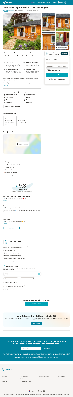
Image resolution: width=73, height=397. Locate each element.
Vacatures (4, 376)
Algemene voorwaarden (35, 394)
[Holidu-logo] (7, 369)
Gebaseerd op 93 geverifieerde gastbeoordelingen (22, 191)
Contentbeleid (53, 394)
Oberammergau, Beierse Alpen (32, 10)
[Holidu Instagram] (38, 391)
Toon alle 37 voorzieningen (12, 106)
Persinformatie (23, 378)
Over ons (4, 378)
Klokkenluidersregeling (63, 394)
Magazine (4, 381)
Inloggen (55, 2)
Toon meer (5, 85)
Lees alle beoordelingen (11, 228)
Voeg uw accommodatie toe (44, 376)
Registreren (62, 2)
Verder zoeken (36, 304)
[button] (57, 70)
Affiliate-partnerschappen (26, 381)
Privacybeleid (46, 394)
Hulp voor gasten (24, 376)
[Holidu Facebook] (44, 391)
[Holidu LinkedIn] (41, 391)
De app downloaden (61, 376)
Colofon (27, 394)
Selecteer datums (57, 75)
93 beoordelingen (19, 10)
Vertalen (5, 200)
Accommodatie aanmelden (44, 2)
